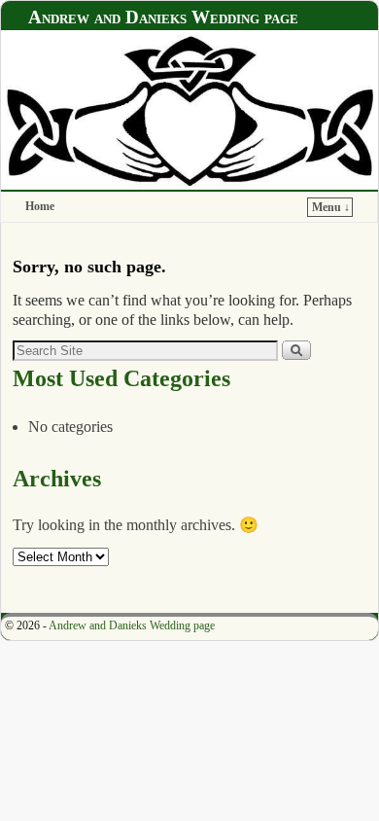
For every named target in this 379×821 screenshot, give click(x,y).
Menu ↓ (331, 207)
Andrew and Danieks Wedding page (163, 17)
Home (39, 206)
